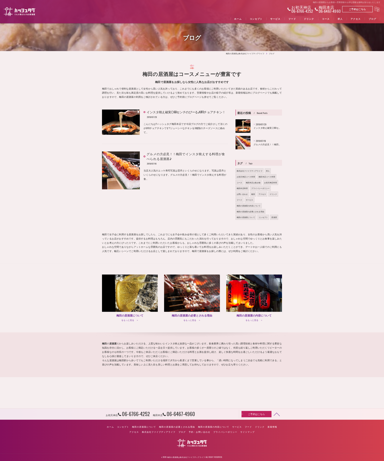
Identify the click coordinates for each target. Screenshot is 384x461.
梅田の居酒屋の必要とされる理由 (250, 211)
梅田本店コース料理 (267, 176)
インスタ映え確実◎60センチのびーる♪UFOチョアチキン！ (186, 112)
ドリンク (273, 194)
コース (239, 182)
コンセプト (263, 217)
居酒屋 (274, 217)
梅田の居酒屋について (246, 217)
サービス (249, 199)
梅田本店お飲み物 (253, 182)
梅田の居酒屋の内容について (249, 205)
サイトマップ (247, 431)
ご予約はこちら (357, 9)
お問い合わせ (242, 194)
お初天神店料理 (270, 182)
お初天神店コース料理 (246, 176)
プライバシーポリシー (260, 188)
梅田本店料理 (242, 188)
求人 (268, 170)
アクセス (262, 194)
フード (239, 199)
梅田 (253, 194)
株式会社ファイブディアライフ (249, 170)
